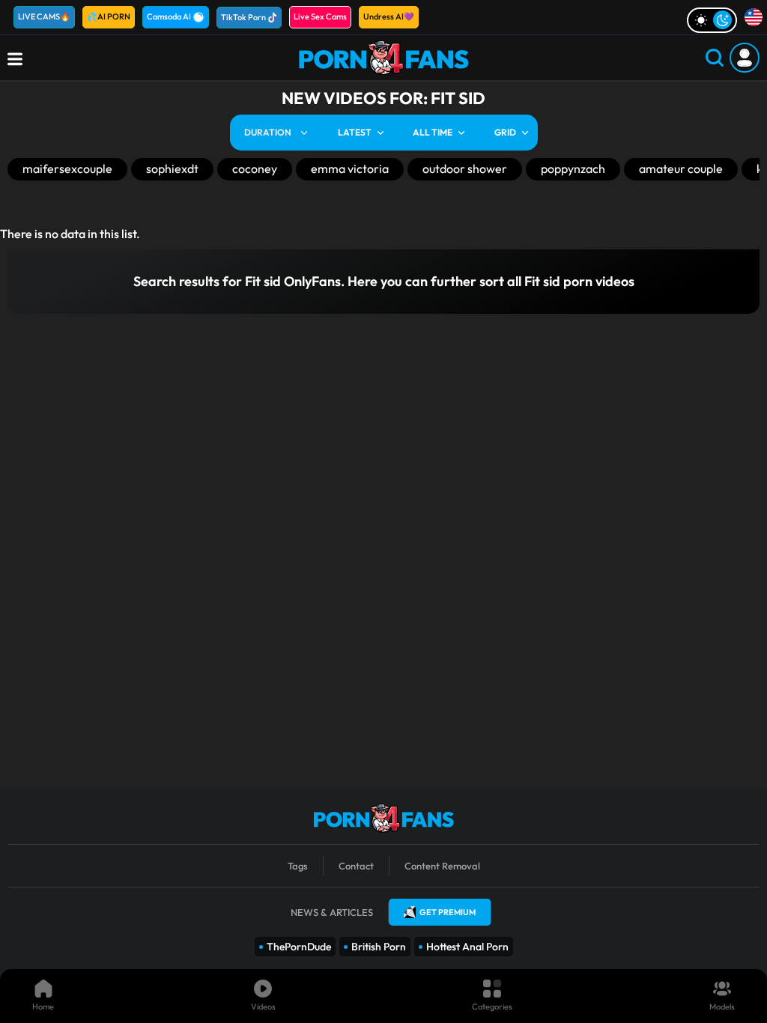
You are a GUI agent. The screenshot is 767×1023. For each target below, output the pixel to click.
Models (722, 1006)
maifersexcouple (67, 168)
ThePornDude (299, 946)
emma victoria (350, 168)
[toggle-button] (712, 20)
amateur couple (681, 168)
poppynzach (573, 168)
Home (43, 1006)
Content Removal (442, 866)
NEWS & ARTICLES (332, 912)
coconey (254, 168)
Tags (298, 866)
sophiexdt (172, 168)
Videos (263, 1006)
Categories (492, 1006)
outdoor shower (464, 168)
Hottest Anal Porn (467, 946)
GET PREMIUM (447, 912)
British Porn (378, 946)
